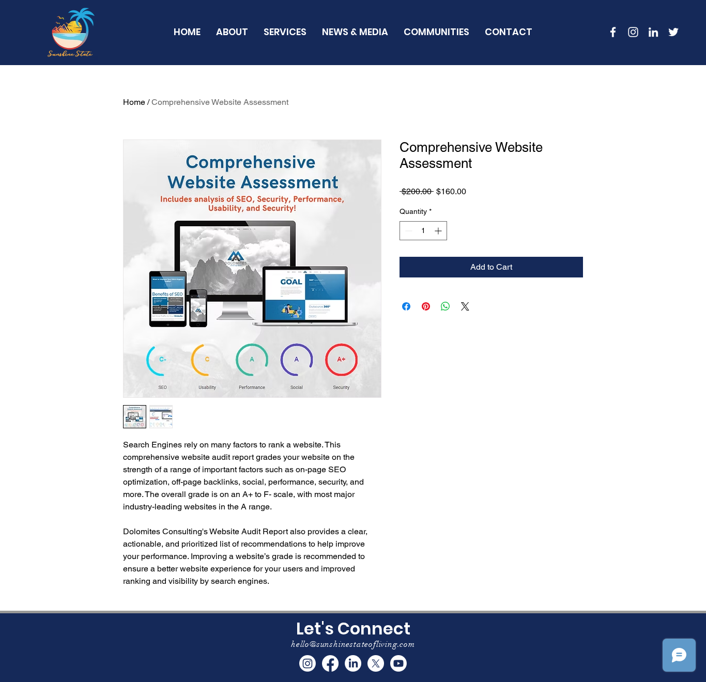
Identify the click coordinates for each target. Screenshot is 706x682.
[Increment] (439, 231)
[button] (436, 31)
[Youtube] (398, 663)
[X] (375, 663)
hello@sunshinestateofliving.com (353, 644)
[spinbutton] (423, 231)
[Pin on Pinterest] (426, 306)
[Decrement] (407, 231)
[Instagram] (307, 663)
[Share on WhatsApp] (445, 306)
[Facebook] (330, 663)
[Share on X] (465, 306)
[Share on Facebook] (406, 306)
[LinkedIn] (653, 32)
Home (134, 102)
